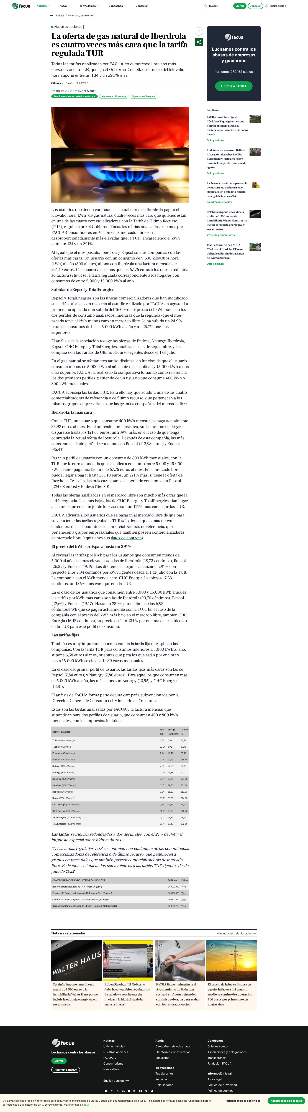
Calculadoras (164, 1085)
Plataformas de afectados (172, 1052)
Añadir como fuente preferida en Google (74, 96)
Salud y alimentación (219, 201)
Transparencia (216, 1058)
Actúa (63, 5)
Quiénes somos (217, 1046)
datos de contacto (126, 538)
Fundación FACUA (219, 1063)
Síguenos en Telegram (143, 96)
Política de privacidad (222, 1085)
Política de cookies (220, 1090)
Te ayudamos (87, 5)
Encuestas (162, 1058)
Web (183, 887)
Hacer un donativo (66, 1069)
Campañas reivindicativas (172, 1046)
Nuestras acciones (115, 1052)
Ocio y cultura (215, 140)
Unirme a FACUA (234, 86)
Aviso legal (214, 1079)
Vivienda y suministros (221, 234)
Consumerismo (113, 1063)
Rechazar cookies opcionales (242, 1100)
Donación (255, 5)
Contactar (142, 5)
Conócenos (116, 5)
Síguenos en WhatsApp (113, 96)
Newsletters (111, 1069)
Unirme (239, 5)
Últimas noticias (114, 1046)
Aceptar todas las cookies (286, 1100)
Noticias (42, 5)
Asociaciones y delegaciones (227, 1052)
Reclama (161, 1079)
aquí (86, 1104)
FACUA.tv (109, 1058)
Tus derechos (164, 1073)
